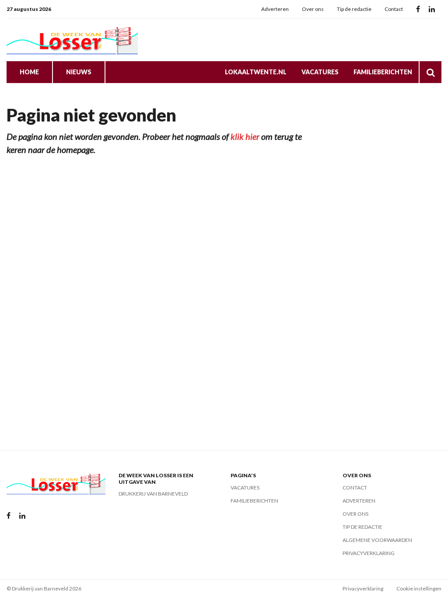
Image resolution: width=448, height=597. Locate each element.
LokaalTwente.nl (256, 72)
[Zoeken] (430, 72)
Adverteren (275, 9)
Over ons (313, 9)
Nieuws (78, 72)
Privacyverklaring (369, 553)
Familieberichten (383, 72)
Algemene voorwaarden (377, 540)
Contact (394, 9)
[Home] (72, 40)
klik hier (245, 136)
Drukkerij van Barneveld (153, 493)
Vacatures (320, 72)
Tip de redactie (354, 9)
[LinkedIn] (432, 9)
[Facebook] (418, 9)
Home (29, 72)
